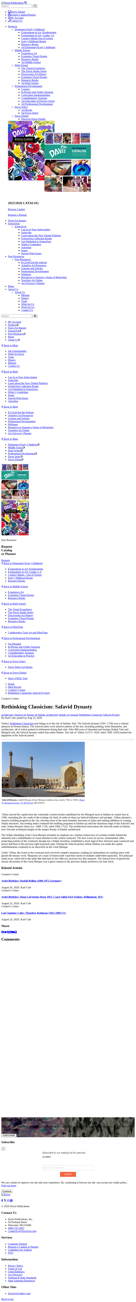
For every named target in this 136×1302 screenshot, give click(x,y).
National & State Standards (22, 1277)
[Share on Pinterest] (8, 932)
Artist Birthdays (16, 1271)
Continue (7, 1191)
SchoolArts (20, 226)
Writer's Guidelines (31, 244)
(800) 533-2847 (16, 1228)
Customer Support (17, 1243)
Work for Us (27, 307)
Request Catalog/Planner (23, 14)
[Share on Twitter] (5, 932)
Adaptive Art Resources (33, 265)
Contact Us (16, 20)
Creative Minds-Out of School (37, 38)
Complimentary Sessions (34, 98)
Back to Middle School (15, 586)
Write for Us (27, 304)
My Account (16, 17)
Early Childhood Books (33, 41)
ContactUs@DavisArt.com (22, 1231)
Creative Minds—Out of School (24, 574)
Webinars (26, 274)
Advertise (26, 247)
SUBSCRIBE (9, 1135)
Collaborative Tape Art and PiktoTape (28, 632)
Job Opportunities (17, 351)
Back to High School (14, 603)
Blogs (11, 286)
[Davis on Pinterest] (11, 1200)
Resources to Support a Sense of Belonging (44, 277)
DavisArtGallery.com (19, 1293)
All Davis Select (29, 113)
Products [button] (12, 26)
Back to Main (10, 345)
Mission (25, 295)
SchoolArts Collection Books (36, 238)
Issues (24, 250)
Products (12, 324)
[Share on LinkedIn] (10, 932)
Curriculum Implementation (35, 95)
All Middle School (31, 62)
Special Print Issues (31, 253)
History (25, 298)
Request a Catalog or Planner (23, 1246)
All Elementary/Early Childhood (38, 47)
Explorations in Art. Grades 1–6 (24, 572)
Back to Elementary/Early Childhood (22, 563)
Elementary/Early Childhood (30, 29)
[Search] (35, 316)
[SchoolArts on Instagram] (8, 1200)
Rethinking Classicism (90, 714)
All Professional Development (37, 104)
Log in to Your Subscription (35, 229)
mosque (74, 714)
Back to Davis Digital (14, 672)
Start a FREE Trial (17, 678)
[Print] (15, 932)
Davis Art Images (17, 220)
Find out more (8, 1185)
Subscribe (26, 232)
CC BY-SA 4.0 (26, 803)
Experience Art (29, 53)
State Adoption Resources (21, 1280)
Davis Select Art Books (20, 667)
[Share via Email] (13, 932)
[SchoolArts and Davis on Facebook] (2, 1200)
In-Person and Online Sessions (37, 92)
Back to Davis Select (14, 661)
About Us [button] (13, 289)
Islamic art (64, 714)
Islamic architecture (48, 714)
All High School (29, 83)
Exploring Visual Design (34, 56)
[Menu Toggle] (25, 2)
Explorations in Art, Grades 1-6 (37, 35)
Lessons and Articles (32, 268)
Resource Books (29, 44)
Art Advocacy (15, 1274)
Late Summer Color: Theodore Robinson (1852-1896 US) (33, 913)
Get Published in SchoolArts (36, 241)
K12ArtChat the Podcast (21, 412)
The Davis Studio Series (34, 71)
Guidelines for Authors (20, 1249)
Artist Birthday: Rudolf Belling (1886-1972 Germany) (31, 880)
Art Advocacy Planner (33, 283)
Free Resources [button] (16, 256)
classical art (20, 714)
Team (24, 301)
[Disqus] (68, 986)
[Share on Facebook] (2, 932)
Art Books (26, 110)
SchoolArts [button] (14, 223)
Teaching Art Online (32, 280)
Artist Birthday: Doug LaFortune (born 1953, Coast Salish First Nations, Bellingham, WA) (52, 896)
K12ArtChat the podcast (34, 262)
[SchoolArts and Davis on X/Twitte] (5, 1200)
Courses (25, 89)
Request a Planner (17, 215)
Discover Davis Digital (33, 119)
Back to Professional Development (21, 638)
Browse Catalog (16, 209)
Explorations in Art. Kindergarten (25, 569)
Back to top (7, 1299)
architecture (7, 714)
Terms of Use (15, 1268)
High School (21, 65)
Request (5, 560)
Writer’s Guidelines (18, 392)
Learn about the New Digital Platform (41, 235)
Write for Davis (16, 354)
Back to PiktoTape (13, 627)
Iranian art (32, 714)
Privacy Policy (15, 1265)
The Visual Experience (33, 68)
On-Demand (14, 643)
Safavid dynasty (111, 714)
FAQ (10, 1252)
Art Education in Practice (21, 655)
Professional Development (28, 86)
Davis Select (21, 107)
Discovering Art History (33, 74)
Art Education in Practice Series (38, 101)
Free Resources (23, 259)
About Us (20, 292)
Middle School (22, 50)
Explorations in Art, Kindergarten (38, 32)
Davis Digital (18, 11)
